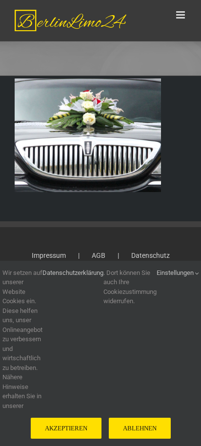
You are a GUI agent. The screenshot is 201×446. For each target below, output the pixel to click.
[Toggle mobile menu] (181, 15)
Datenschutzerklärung (72, 272)
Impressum (49, 255)
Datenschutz (150, 255)
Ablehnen (140, 428)
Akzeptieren (66, 428)
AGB (98, 255)
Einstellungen (176, 272)
